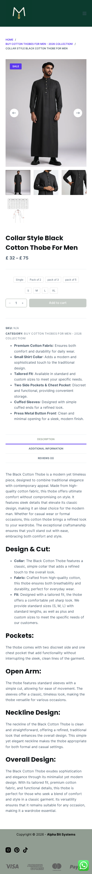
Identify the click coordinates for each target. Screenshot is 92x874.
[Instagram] (8, 850)
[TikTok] (25, 850)
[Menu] (84, 13)
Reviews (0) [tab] (46, 458)
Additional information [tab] (46, 448)
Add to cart (58, 303)
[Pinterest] (16, 850)
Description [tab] (46, 439)
